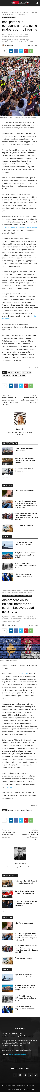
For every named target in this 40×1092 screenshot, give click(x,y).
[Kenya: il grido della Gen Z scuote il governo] (7, 451)
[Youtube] (25, 1075)
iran (24, 372)
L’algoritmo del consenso (24, 525)
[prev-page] (3, 479)
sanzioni (10, 372)
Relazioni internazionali (6, 474)
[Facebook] (16, 51)
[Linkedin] (11, 51)
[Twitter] (21, 51)
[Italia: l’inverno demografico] (7, 493)
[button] (37, 3)
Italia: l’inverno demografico (24, 490)
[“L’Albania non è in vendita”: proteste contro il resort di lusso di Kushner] (7, 461)
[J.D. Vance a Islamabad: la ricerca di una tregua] (7, 471)
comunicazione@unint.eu (17, 1055)
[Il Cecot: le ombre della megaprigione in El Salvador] (7, 577)
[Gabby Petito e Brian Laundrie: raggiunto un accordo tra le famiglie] (7, 555)
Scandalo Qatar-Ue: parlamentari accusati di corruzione (29, 400)
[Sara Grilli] (3, 45)
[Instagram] (20, 1075)
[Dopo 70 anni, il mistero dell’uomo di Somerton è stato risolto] (7, 566)
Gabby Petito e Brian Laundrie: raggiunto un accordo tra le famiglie (25, 555)
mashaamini (6, 375)
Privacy (16, 1089)
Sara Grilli (10, 45)
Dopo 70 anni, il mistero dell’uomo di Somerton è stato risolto (25, 566)
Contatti (32, 1089)
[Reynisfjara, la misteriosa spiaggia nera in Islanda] (7, 545)
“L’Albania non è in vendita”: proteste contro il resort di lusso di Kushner (26, 461)
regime (14, 375)
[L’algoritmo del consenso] (7, 528)
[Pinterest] (26, 51)
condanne (22, 375)
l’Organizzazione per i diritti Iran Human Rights (19, 227)
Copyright (10, 1089)
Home (4, 12)
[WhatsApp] (30, 51)
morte (29, 372)
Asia (15, 17)
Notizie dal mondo (13, 12)
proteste (17, 372)
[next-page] (7, 479)
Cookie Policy (24, 1089)
